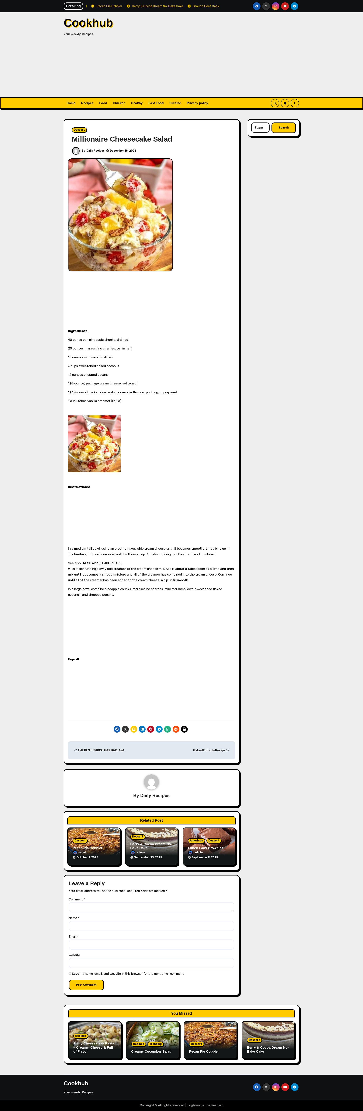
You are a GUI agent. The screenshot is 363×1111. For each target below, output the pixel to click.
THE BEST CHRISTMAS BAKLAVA (100, 750)
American (196, 840)
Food (103, 103)
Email (73, 936)
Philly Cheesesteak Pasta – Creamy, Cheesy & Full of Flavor (93, 1047)
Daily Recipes (95, 150)
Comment (77, 899)
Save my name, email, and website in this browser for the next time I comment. (128, 973)
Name (74, 918)
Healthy (137, 103)
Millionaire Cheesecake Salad (122, 139)
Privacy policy (197, 103)
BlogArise (193, 1105)
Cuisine (175, 103)
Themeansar (214, 1105)
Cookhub (88, 22)
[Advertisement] (181, 69)
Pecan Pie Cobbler (87, 848)
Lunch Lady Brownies (205, 848)
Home (71, 103)
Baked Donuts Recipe (209, 750)
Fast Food (156, 103)
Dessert (79, 129)
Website (74, 955)
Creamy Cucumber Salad (151, 1051)
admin (83, 852)
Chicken (119, 103)
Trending (155, 1044)
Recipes (87, 103)
